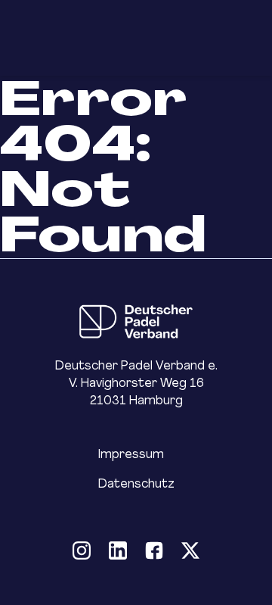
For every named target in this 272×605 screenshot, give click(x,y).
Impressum (131, 454)
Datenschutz (136, 483)
